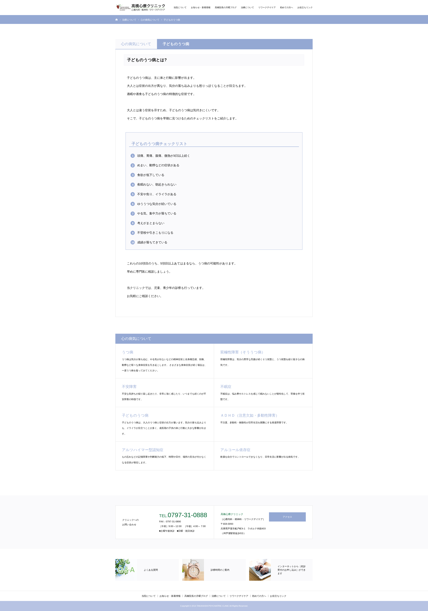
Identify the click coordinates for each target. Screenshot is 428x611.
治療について (247, 7)
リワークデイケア (267, 7)
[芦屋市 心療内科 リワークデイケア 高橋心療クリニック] (140, 7)
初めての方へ (286, 7)
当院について (180, 7)
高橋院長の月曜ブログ (226, 7)
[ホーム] (116, 19)
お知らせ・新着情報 (200, 7)
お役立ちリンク (305, 7)
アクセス (287, 516)
